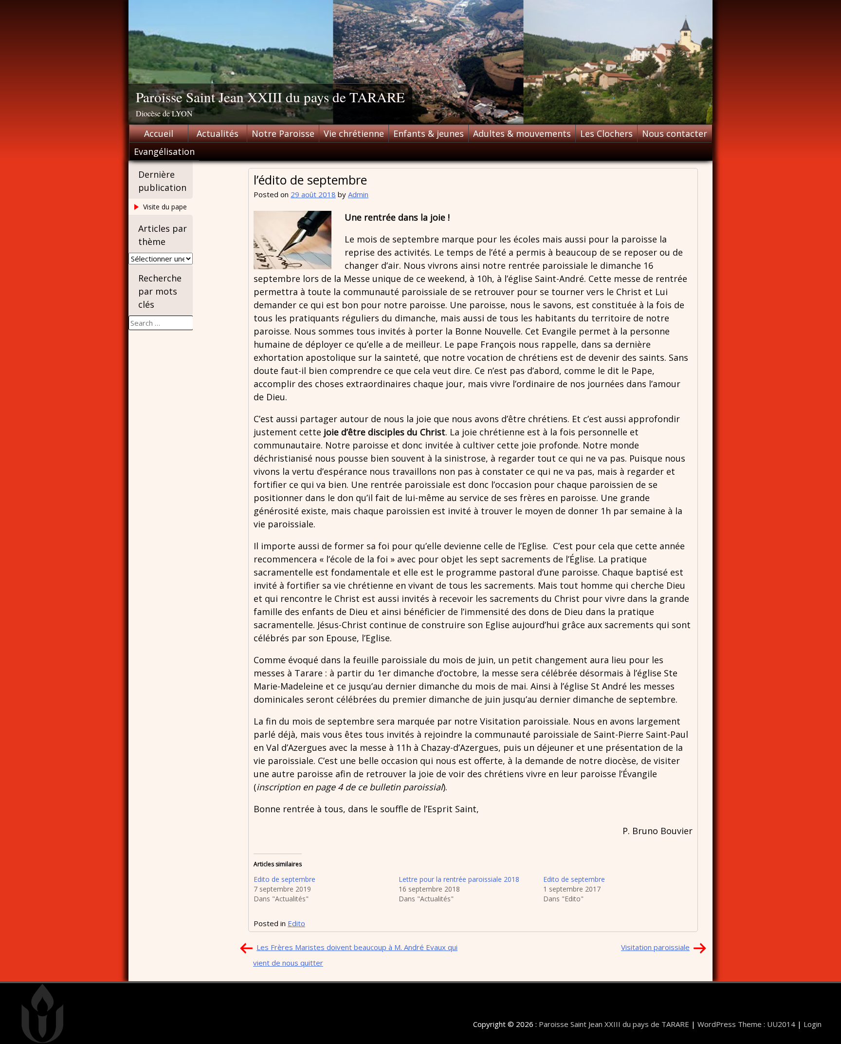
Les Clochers (606, 133)
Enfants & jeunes (428, 133)
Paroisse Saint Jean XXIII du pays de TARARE (270, 96)
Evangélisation (164, 151)
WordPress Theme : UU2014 (746, 1024)
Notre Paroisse (283, 133)
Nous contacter (674, 133)
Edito (296, 923)
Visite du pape (165, 206)
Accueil (158, 133)
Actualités (217, 133)
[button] (292, 240)
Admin (358, 194)
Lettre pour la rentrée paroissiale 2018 (459, 879)
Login (813, 1024)
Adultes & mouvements (522, 133)
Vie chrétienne (354, 133)
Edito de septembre (284, 879)
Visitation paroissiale (655, 947)
